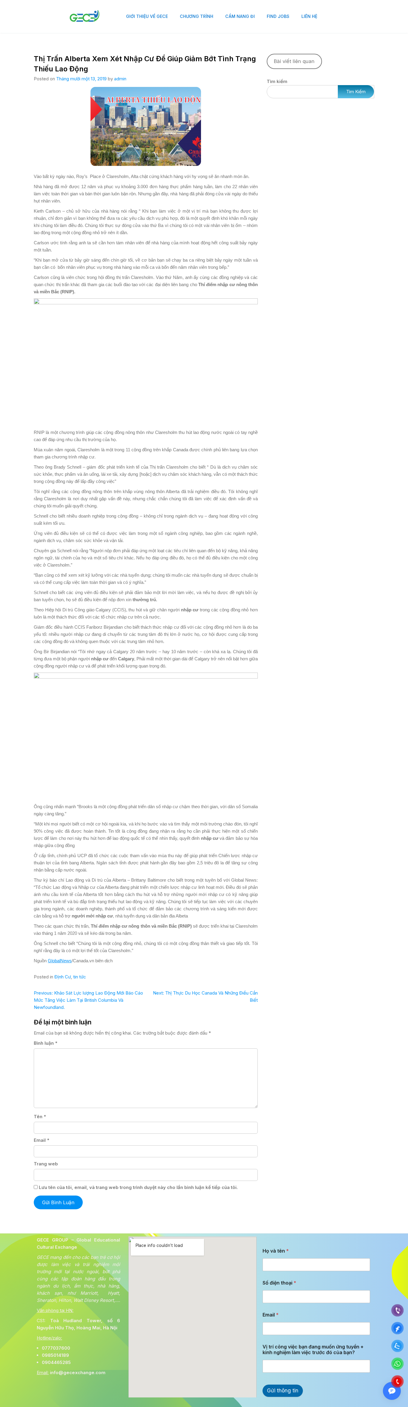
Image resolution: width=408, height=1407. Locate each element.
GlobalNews (60, 960)
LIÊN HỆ (309, 16)
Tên (40, 1116)
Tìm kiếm (277, 81)
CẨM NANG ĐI (240, 16)
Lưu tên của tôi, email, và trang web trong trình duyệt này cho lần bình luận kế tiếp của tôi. (138, 1187)
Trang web (46, 1164)
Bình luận (45, 1043)
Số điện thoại (279, 1283)
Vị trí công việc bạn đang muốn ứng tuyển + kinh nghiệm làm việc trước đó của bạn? (313, 1349)
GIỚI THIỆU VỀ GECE (147, 16)
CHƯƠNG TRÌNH (196, 16)
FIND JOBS (278, 16)
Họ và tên (276, 1251)
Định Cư (62, 977)
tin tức (79, 977)
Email (41, 1140)
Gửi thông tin (282, 1391)
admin (120, 79)
